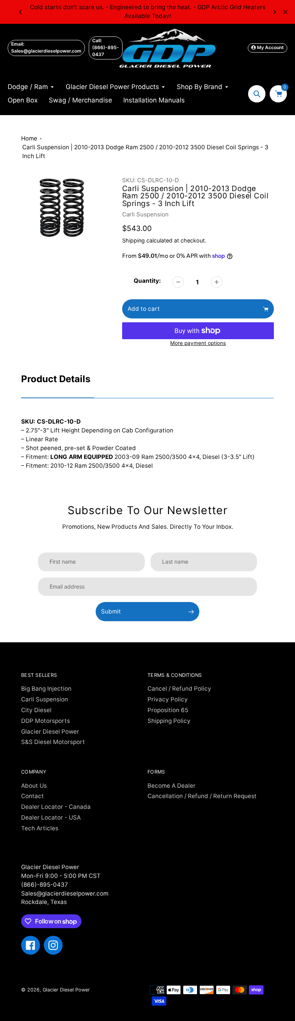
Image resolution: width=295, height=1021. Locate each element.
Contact (32, 796)
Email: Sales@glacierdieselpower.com (46, 47)
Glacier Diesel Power (50, 731)
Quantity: (147, 280)
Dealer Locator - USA (51, 817)
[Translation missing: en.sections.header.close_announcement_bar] (285, 12)
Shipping (133, 240)
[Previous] (21, 12)
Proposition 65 (168, 710)
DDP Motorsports (45, 720)
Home (29, 138)
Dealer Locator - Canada (56, 806)
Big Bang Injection (46, 688)
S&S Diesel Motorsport (53, 742)
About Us (34, 785)
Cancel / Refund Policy (179, 688)
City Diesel (36, 710)
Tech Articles (39, 828)
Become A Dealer (172, 785)
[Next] (274, 12)
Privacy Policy (168, 699)
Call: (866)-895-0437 (105, 47)
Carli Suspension (145, 214)
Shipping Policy (169, 720)
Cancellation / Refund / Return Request (202, 796)
